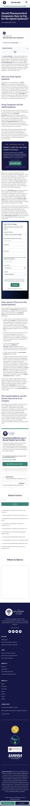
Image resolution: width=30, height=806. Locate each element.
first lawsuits (11, 190)
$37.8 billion (22, 93)
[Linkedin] (20, 631)
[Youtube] (16, 631)
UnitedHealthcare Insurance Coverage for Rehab (15, 540)
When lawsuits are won (11, 215)
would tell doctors (13, 121)
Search (15, 504)
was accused (18, 181)
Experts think (13, 309)
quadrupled (12, 385)
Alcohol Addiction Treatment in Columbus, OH (14, 528)
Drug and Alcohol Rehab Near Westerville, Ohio (14, 543)
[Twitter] (13, 631)
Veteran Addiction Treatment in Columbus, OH (14, 515)
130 (11, 57)
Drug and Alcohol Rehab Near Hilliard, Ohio (13, 537)
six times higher (22, 388)
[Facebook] (9, 631)
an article (12, 320)
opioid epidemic (8, 56)
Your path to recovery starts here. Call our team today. (15, 6)
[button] (27, 48)
